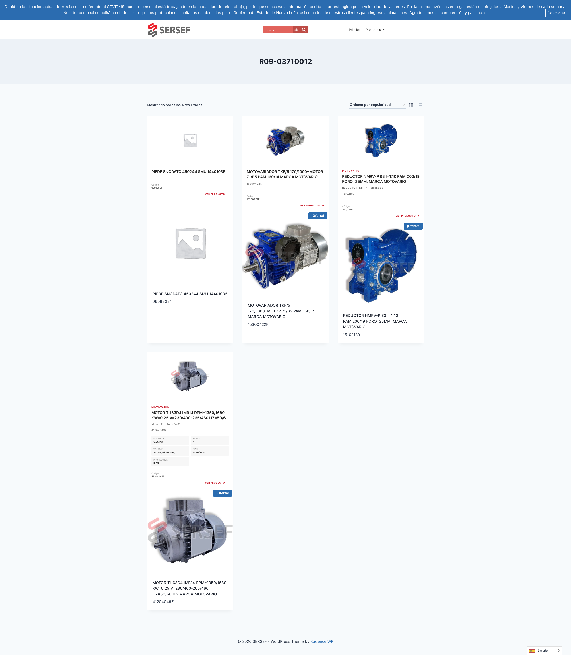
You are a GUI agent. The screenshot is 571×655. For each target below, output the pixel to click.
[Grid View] (411, 105)
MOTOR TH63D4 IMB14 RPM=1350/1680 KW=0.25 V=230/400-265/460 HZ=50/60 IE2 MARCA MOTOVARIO (189, 588)
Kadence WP (321, 641)
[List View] (420, 105)
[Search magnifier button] (304, 29)
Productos (373, 29)
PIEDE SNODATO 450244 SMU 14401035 (190, 294)
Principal (355, 29)
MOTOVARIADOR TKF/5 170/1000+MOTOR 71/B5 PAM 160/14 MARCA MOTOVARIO (281, 311)
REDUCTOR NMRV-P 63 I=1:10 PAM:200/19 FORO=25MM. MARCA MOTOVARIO (375, 321)
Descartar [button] (556, 13)
